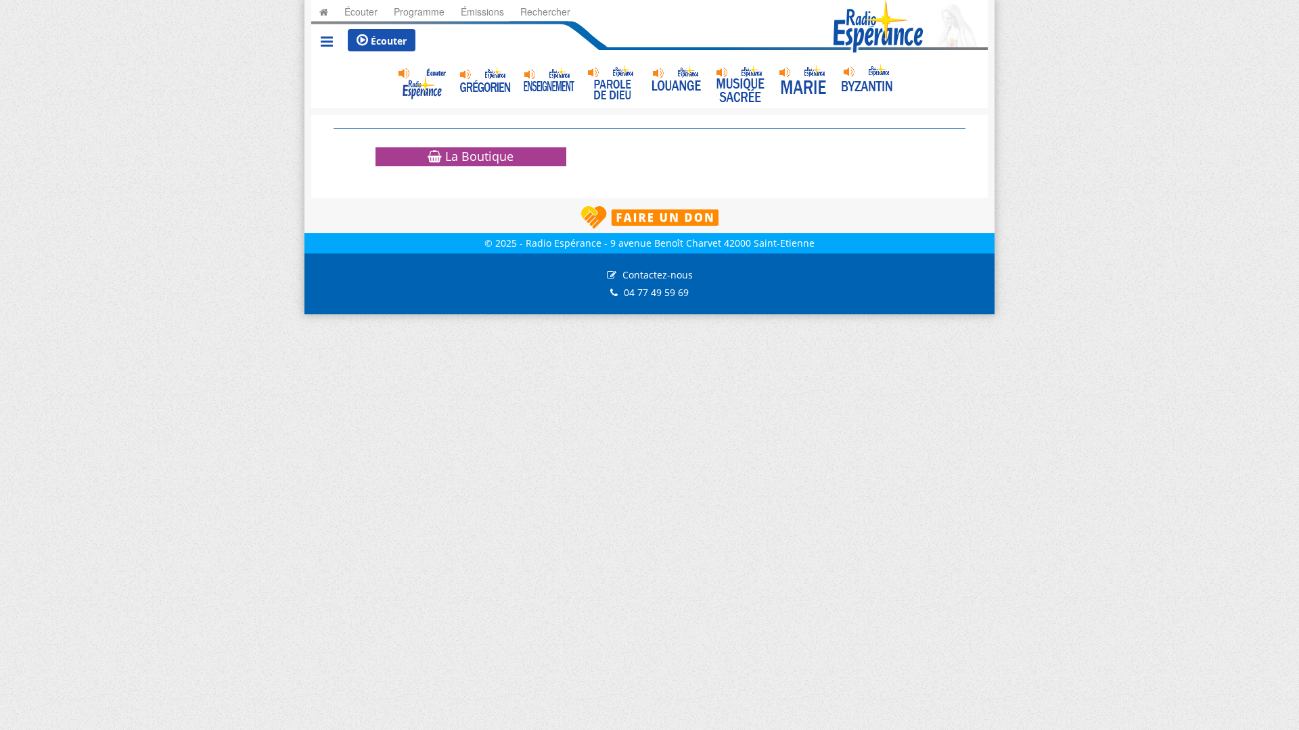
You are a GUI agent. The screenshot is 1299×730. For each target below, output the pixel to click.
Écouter (387, 40)
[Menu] (327, 43)
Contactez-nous (657, 274)
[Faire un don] (649, 217)
